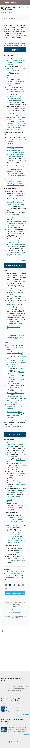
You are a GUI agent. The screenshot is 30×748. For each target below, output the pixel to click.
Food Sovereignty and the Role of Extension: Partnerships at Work (16, 353)
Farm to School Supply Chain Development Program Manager (16, 507)
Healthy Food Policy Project (15, 525)
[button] (28, 8)
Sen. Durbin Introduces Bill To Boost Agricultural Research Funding (15, 83)
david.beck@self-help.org (11, 577)
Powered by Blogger (16, 742)
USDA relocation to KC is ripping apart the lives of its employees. (16, 117)
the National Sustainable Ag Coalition (14, 327)
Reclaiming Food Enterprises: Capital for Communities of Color (15, 337)
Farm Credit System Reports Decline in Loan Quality (16, 139)
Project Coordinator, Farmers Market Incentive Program (16, 467)
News (5, 43)
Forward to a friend (19, 45)
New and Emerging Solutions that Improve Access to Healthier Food (16, 214)
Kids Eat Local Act (19, 317)
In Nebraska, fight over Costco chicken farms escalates (15, 75)
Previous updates (8, 45)
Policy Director (17, 481)
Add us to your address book (15, 612)
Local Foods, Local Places (17, 231)
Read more (25, 694)
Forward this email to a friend (15, 593)
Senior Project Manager (13, 496)
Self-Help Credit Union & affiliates (13, 573)
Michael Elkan (18, 744)
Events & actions (12, 43)
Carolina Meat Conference (14, 396)
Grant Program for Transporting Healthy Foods (16, 254)
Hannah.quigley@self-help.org (15, 426)
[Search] (28, 3)
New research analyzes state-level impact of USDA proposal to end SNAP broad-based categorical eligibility (16, 519)
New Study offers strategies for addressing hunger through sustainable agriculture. (16, 154)
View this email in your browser (10, 18)
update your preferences (13, 616)
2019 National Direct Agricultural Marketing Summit (16, 400)
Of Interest (21, 43)
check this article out (17, 294)
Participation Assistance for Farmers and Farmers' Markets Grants (15, 204)
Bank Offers (10, 3)
